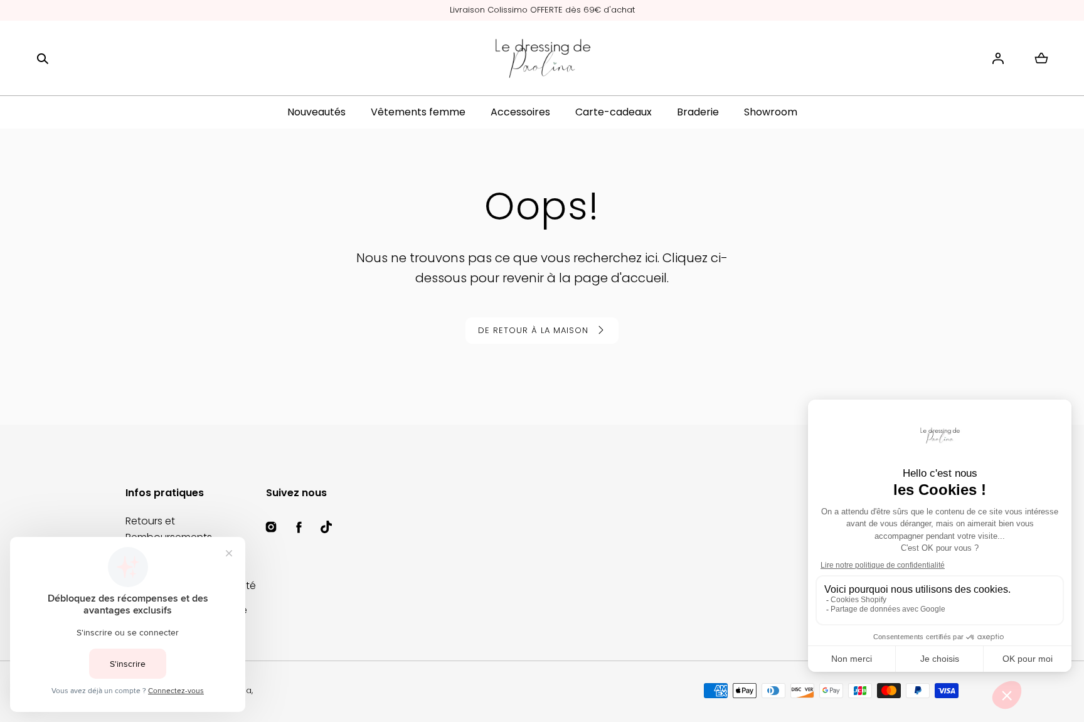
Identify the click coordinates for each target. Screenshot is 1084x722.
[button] (42, 58)
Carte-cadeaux (613, 112)
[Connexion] (998, 58)
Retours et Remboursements (168, 529)
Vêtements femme (418, 112)
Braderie (698, 112)
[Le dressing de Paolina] (542, 58)
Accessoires (520, 112)
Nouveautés (316, 112)
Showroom (770, 112)
